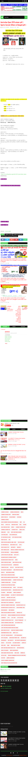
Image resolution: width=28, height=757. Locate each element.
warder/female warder (6, 579)
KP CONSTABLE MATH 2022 (6, 587)
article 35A (3, 655)
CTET (8, 617)
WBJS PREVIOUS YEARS (15, 645)
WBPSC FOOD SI (4, 517)
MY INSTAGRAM (4, 691)
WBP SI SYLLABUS (4, 650)
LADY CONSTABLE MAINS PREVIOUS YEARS (9, 627)
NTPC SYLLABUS (4, 637)
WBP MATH (13, 547)
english (21, 577)
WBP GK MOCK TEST (5, 547)
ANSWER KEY (15, 564)
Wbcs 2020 (17, 652)
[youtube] (24, 1)
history (3, 657)
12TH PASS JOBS (4, 534)
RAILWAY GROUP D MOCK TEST (7, 559)
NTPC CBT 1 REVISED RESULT (7, 635)
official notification (6, 564)
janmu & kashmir (10, 657)
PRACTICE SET (4, 539)
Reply (6, 343)
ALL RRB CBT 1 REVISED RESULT (17, 595)
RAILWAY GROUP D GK (20, 605)
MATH (14, 587)
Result (2, 642)
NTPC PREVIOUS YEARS (16, 537)
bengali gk (19, 612)
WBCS (22, 512)
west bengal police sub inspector (9, 662)
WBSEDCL (19, 547)
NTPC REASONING (18, 635)
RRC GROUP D (10, 640)
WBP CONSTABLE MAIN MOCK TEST (8, 647)
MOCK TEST (17, 602)
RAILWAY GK (23, 637)
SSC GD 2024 (8, 642)
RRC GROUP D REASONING (20, 640)
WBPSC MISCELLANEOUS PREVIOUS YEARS (9, 577)
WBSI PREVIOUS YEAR (17, 562)
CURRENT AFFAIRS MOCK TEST (7, 620)
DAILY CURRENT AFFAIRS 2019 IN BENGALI (9, 236)
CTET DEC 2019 (20, 617)
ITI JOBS (14, 582)
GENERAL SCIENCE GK (5, 529)
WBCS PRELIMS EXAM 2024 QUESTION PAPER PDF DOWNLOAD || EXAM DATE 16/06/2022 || (17, 458)
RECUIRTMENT (12, 517)
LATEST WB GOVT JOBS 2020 (6, 554)
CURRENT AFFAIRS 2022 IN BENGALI (8, 600)
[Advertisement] (14, 84)
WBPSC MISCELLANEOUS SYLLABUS (8, 612)
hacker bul (7, 340)
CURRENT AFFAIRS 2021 (5, 582)
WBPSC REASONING (14, 650)
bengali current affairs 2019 (17, 549)
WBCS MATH (9, 592)
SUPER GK (24, 642)
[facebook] (26, 1)
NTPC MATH (20, 587)
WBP (21, 522)
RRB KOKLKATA (4, 610)
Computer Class (4, 567)
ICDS (8, 532)
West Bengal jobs (5, 549)
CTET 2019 (13, 617)
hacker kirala (7, 341)
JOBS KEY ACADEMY (6, 686)
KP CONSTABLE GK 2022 (5, 537)
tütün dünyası (7, 338)
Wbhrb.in (23, 652)
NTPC (20, 544)
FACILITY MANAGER (19, 620)
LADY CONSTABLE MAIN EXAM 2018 (8, 625)
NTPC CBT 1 (16, 554)
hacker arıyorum (8, 336)
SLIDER (24, 524)
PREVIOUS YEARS (15, 514)
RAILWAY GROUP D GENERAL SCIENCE (8, 557)
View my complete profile (6, 688)
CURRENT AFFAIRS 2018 (5, 514)
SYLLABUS (3, 592)
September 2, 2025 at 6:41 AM (11, 333)
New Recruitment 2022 (14, 637)
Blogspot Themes (23, 755)
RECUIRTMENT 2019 (20, 607)
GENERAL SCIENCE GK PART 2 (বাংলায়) (16, 444)
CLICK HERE (8, 231)
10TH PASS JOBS (21, 542)
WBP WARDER (11, 610)
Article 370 (3, 615)
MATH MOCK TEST (14, 544)
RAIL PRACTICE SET (19, 567)
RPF (9, 539)
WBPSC (12, 527)
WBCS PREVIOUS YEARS (18, 569)
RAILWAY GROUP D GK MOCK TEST (8, 607)
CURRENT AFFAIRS (8, 234)
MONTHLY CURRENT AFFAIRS (17, 630)
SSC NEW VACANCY (16, 642)
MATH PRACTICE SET (5, 630)
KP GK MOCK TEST (18, 622)
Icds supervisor (13, 534)
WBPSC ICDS (22, 529)
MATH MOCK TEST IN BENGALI (7, 602)
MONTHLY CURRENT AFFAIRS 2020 (8, 605)
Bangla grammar (14, 552)
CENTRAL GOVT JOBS (11, 597)
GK (24, 522)
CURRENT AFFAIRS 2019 (18, 234)
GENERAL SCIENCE (5, 519)
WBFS (16, 559)
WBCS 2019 (3, 645)
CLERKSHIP (3, 617)
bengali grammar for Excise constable (17, 655)
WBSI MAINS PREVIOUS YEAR (7, 652)
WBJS (8, 645)
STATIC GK (7, 524)
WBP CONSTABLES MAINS (16, 532)
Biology (3, 597)
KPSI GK (11, 567)
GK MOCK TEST (15, 529)
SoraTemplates (9, 755)
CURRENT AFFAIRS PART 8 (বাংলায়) (15, 432)
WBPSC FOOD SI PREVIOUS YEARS (8, 574)
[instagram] (22, 1)
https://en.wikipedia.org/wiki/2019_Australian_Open (13, 174)
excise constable (5, 552)
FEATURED (19, 517)
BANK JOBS (3, 532)
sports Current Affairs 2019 (7, 660)
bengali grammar (5, 595)
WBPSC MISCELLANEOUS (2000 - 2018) (8, 542)
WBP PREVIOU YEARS (10, 572)
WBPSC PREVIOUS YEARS (6, 562)
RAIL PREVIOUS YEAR (5, 527)
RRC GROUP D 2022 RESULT (6, 569)
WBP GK (2, 572)
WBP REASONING (20, 647)
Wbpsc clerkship (17, 592)
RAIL (20, 524)
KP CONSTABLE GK (5, 544)
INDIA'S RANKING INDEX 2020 (7, 622)
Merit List (15, 632)
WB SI (2, 524)
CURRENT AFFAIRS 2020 (17, 579)
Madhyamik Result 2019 (6, 632)
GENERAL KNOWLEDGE (14, 512)
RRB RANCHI (3, 640)
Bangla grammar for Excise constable (16, 615)
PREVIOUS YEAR (15, 524)
